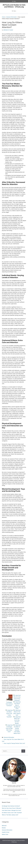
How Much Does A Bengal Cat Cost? (17, 706)
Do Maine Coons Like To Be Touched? (9, 714)
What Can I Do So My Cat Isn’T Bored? (17, 721)
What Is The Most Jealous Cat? (10, 814)
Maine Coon (5, 834)
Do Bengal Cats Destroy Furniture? (11, 806)
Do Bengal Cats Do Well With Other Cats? (9, 729)
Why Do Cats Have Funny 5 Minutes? (11, 808)
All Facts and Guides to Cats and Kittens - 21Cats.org (14, 6)
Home (3, 17)
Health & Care (5, 832)
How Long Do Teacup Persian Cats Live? (14, 743)
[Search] (23, 751)
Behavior (4, 825)
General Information (11, 17)
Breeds (4, 827)
